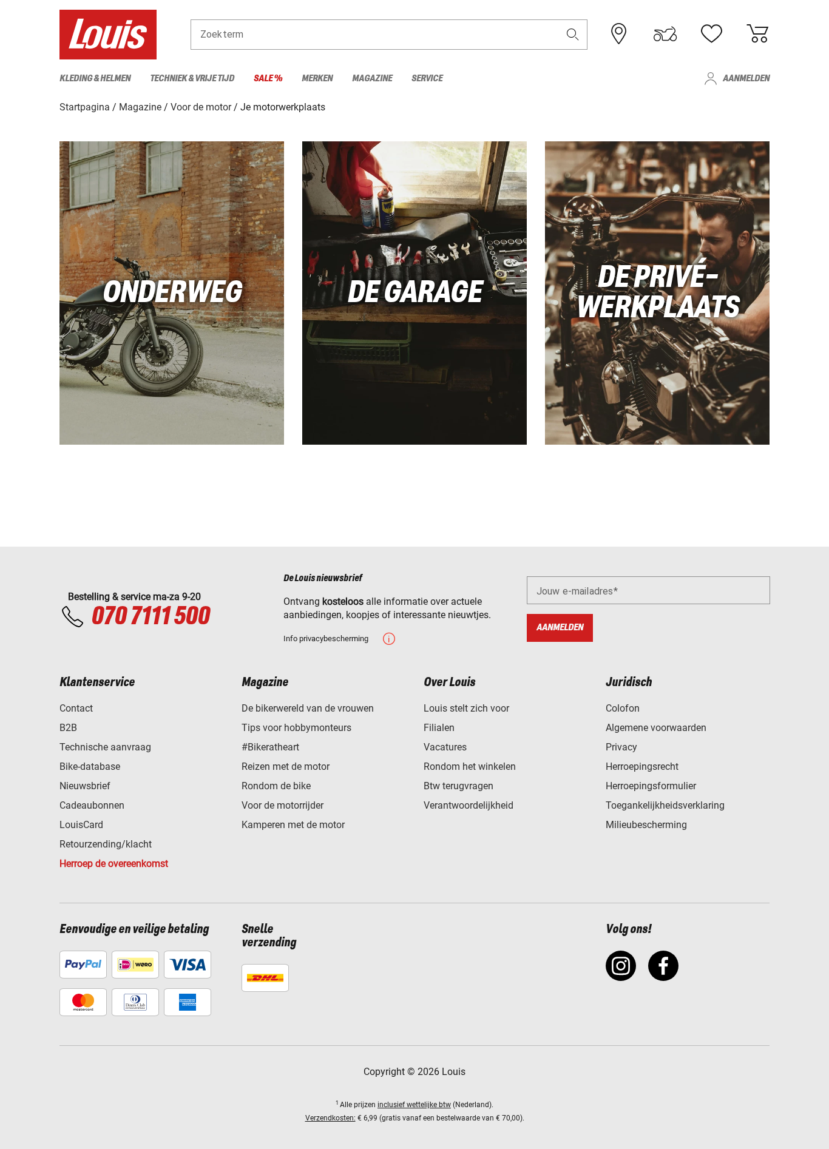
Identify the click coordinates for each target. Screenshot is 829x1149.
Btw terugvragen (458, 786)
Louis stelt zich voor (466, 708)
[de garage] (414, 293)
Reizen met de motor (286, 766)
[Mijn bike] (665, 34)
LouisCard (81, 825)
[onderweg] (171, 293)
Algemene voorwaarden (656, 727)
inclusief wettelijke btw (414, 1104)
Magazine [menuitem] (372, 78)
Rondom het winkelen (470, 766)
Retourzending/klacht (105, 844)
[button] (573, 34)
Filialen (439, 727)
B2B (68, 727)
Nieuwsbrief (84, 786)
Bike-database (89, 766)
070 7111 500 (150, 617)
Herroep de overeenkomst (113, 863)
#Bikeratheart (270, 747)
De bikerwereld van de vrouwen (308, 708)
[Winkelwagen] (757, 34)
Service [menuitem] (426, 78)
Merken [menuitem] (317, 78)
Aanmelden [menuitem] (746, 78)
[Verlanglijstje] (711, 34)
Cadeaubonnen (91, 805)
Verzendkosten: (330, 1118)
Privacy (621, 747)
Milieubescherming (646, 825)
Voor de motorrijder (282, 805)
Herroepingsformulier (651, 786)
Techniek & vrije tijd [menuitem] (192, 78)
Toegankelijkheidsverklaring (665, 805)
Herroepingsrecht (642, 766)
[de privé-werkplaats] (657, 293)
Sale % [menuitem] (268, 78)
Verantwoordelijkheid (468, 805)
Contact (76, 708)
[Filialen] (619, 34)
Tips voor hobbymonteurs (296, 727)
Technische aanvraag (105, 747)
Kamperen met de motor (293, 825)
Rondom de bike (276, 786)
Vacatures (445, 747)
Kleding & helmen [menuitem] (94, 78)
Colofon (623, 708)
